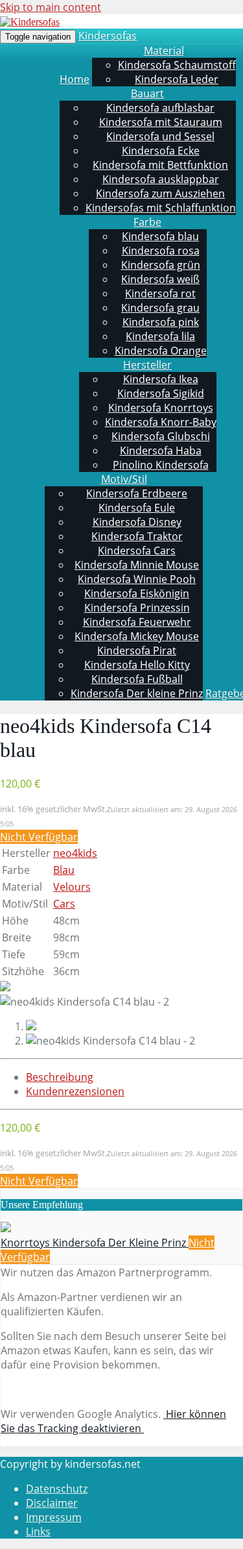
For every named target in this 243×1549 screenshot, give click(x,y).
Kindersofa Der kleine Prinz (137, 693)
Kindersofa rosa (161, 250)
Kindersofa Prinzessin (137, 608)
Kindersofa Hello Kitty (137, 665)
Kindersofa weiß (160, 279)
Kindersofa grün (160, 265)
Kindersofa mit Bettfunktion (160, 165)
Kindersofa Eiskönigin (136, 593)
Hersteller (147, 365)
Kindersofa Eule (136, 508)
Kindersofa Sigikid (160, 393)
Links (38, 1531)
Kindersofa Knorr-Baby (160, 422)
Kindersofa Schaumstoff (177, 65)
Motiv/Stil (124, 479)
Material (164, 50)
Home (74, 79)
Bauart (147, 93)
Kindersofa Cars (137, 550)
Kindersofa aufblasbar (160, 108)
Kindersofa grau (160, 308)
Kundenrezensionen (75, 1091)
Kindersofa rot (160, 293)
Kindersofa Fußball (137, 679)
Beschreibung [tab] (59, 1077)
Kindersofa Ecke (161, 150)
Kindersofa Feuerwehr (137, 622)
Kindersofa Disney (137, 522)
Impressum (54, 1517)
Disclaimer (52, 1503)
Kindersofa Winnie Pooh (137, 579)
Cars (64, 904)
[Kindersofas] (30, 21)
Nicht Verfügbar (39, 837)
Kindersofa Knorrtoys (160, 408)
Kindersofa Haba (161, 450)
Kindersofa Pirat (136, 650)
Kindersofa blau (160, 236)
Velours (72, 887)
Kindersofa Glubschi (160, 436)
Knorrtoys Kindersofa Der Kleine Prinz (95, 1242)
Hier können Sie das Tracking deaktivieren (113, 1421)
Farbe (147, 222)
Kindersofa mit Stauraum (160, 122)
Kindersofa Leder (176, 79)
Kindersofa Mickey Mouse (137, 636)
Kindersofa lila (160, 336)
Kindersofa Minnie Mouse (137, 565)
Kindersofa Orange (161, 350)
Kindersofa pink (160, 322)
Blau (64, 870)
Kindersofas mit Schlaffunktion (161, 208)
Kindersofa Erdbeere (136, 493)
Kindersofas (107, 36)
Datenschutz (56, 1488)
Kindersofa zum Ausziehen (160, 193)
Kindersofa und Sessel (160, 136)
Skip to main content (50, 7)
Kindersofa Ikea (160, 379)
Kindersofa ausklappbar (160, 179)
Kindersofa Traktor (137, 536)
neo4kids (75, 853)
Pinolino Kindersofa (161, 465)
